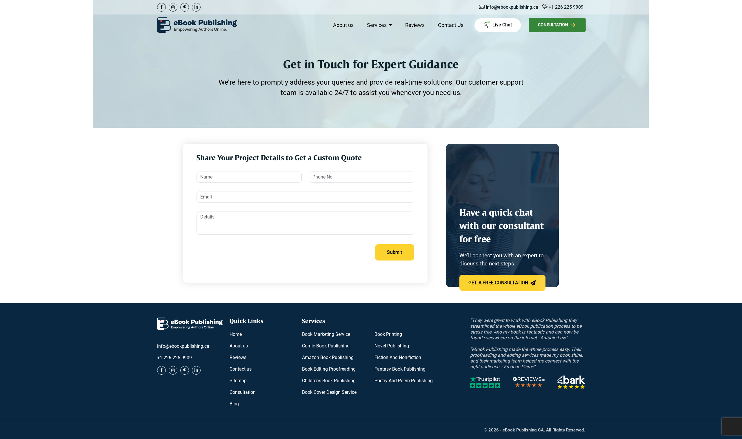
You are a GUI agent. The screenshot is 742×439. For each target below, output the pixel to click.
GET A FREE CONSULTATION (499, 282)
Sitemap (238, 380)
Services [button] (377, 25)
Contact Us (450, 25)
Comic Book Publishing (326, 346)
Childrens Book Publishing (329, 380)
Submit (394, 252)
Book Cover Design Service (329, 392)
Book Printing (388, 334)
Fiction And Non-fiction (397, 357)
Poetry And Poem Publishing (403, 380)
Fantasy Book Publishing (399, 369)
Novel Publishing (391, 346)
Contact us (241, 369)
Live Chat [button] (501, 25)
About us (343, 25)
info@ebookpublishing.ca (512, 7)
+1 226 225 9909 (565, 7)
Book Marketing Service (326, 334)
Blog (234, 404)
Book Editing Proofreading (329, 369)
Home (236, 334)
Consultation (554, 24)
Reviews (415, 25)
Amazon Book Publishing (328, 357)
